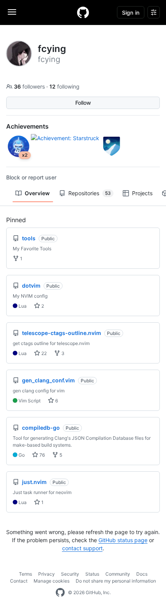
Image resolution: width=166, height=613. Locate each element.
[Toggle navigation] (12, 12)
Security (70, 574)
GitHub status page (122, 540)
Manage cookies (51, 581)
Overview (37, 193)
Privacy (46, 574)
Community (117, 574)
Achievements (27, 126)
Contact (18, 581)
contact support (82, 548)
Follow (83, 102)
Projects (142, 193)
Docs (141, 574)
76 (41, 455)
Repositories (89, 193)
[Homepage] (83, 12)
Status (92, 574)
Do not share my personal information (116, 581)
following (64, 86)
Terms (25, 574)
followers (30, 86)
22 (43, 353)
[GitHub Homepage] (60, 593)
